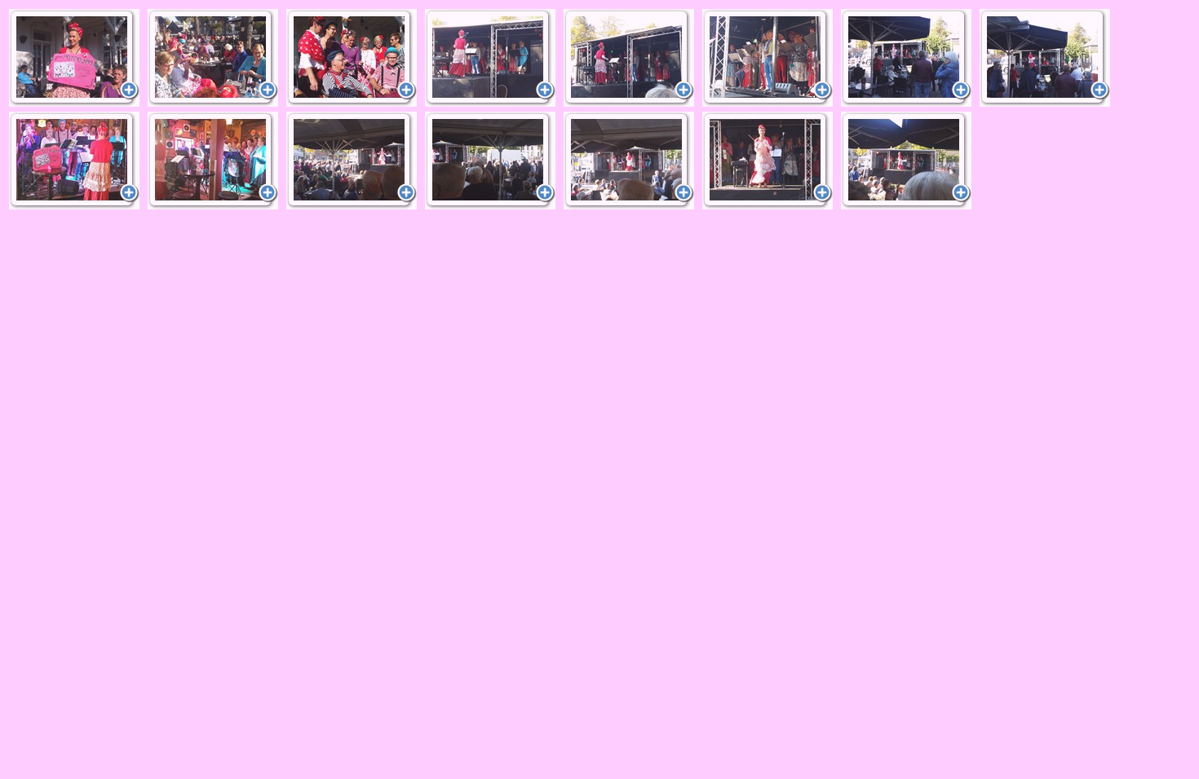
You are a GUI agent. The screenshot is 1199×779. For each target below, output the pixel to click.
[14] (767, 160)
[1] (74, 58)
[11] (351, 160)
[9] (74, 160)
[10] (213, 160)
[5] (629, 58)
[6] (767, 58)
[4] (490, 58)
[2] (213, 58)
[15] (906, 160)
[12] (490, 160)
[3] (351, 58)
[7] (906, 58)
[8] (1045, 58)
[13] (629, 160)
